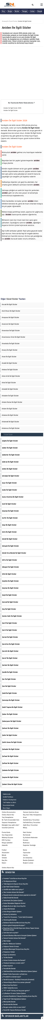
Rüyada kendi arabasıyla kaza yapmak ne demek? (19, 895)
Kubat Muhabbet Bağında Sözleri (14, 903)
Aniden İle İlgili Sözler (25, 21)
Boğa (10, 11)
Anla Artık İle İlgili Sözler (11, 376)
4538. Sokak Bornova (10, 988)
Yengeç (24, 11)
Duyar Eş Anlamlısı (9, 955)
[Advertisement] (22, 76)
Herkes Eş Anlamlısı (10, 914)
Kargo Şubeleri (7, 843)
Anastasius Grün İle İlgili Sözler (13, 337)
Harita (25, 855)
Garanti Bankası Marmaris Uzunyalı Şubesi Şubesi (19, 935)
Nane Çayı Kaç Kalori (10, 985)
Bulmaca (26, 843)
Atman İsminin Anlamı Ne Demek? (14, 960)
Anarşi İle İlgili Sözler (9, 350)
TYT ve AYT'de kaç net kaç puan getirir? (16, 990)
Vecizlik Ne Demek (9, 968)
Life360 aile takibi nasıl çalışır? (13, 889)
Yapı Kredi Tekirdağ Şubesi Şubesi (14, 999)
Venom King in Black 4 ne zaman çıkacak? (17, 982)
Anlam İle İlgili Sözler (9, 409)
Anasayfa (5, 21)
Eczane (25, 840)
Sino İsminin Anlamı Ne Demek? (13, 892)
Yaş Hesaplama (7, 817)
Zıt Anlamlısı (27, 858)
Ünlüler (4, 858)
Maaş (25, 828)
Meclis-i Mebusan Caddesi (12, 944)
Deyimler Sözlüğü (29, 845)
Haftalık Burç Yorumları (31, 822)
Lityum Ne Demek (9, 909)
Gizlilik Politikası (8, 797)
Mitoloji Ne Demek (9, 1002)
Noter (25, 850)
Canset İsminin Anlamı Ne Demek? (14, 938)
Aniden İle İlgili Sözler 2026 (12, 108)
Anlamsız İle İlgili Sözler (11, 428)
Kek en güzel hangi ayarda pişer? (14, 925)
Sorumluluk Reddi (8, 805)
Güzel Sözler (13, 21)
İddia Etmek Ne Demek (10, 898)
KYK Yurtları (6, 840)
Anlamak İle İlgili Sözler (10, 422)
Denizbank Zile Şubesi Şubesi (13, 900)
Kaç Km (4, 860)
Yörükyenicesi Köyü (9, 881)
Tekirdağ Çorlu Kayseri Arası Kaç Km (15, 884)
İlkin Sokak (6, 941)
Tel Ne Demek (7, 957)
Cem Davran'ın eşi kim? (10, 933)
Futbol (4, 850)
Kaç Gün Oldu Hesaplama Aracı (32, 816)
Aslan (32, 11)
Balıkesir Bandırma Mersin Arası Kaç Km (16, 923)
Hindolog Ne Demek (9, 920)
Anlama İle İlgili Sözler (10, 415)
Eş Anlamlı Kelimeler (30, 837)
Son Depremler (7, 835)
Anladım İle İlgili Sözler (10, 396)
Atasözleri (5, 853)
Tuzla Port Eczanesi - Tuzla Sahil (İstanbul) (18, 917)
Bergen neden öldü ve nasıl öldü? (14, 1007)
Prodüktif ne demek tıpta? (12, 977)
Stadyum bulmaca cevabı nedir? (14, 963)
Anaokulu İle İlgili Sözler (11, 344)
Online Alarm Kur (8, 815)
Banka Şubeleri (28, 860)
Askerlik (5, 845)
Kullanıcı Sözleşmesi (9, 800)
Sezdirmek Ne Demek (10, 1004)
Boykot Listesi (28, 863)
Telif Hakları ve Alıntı (9, 802)
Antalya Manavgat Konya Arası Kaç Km (16, 949)
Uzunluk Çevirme (8, 828)
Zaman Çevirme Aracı (31, 812)
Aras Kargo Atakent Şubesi (12, 911)
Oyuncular (26, 853)
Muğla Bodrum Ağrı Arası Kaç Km (14, 906)
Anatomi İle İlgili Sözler (10, 324)
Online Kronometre (8, 812)
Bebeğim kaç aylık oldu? (10, 825)
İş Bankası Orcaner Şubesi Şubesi (14, 993)
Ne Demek (26, 835)
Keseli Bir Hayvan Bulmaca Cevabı (14, 1010)
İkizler (17, 11)
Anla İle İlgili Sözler (9, 383)
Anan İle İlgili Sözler (9, 357)
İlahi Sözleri (27, 832)
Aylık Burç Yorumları (30, 825)
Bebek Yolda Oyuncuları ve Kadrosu (15, 974)
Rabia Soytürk (8, 966)
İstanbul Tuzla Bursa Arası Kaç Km (15, 878)
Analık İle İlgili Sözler (9, 363)
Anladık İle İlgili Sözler (10, 389)
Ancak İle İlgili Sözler (9, 304)
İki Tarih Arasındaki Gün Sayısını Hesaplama (10, 821)
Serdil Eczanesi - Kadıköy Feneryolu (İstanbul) (18, 979)
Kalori (4, 863)
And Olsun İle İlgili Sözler (11, 311)
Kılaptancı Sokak (9, 952)
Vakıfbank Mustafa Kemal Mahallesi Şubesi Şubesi (20, 971)
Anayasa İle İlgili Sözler (10, 317)
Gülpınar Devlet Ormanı (11, 946)
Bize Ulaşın (6, 808)
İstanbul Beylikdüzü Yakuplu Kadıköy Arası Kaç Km (20, 996)
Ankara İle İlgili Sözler (10, 370)
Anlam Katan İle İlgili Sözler (12, 402)
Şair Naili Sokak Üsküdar (11, 887)
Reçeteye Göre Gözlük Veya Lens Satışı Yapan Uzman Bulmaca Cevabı (21, 929)
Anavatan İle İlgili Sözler (11, 331)
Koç (3, 11)
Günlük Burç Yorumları (31, 820)
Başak (39, 11)
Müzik (4, 855)
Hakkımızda (6, 794)
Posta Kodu (6, 832)
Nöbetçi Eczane (7, 837)
